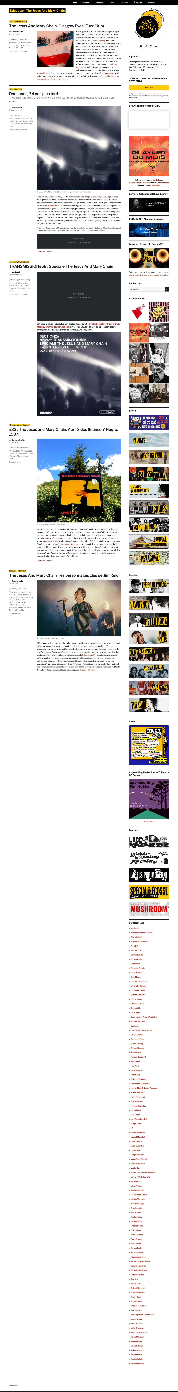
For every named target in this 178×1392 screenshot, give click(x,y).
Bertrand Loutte (63, 327)
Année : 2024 (15, 43)
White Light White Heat (69, 544)
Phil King (22, 607)
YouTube (146, 183)
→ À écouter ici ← (149, 822)
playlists (156, 180)
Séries (111, 2)
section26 (16, 272)
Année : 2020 (27, 451)
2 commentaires (15, 462)
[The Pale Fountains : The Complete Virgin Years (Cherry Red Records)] (159, 393)
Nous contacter (158, 96)
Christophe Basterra (98, 324)
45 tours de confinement (19, 425)
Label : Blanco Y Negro (18, 121)
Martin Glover (15, 605)
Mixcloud (156, 185)
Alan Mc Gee (14, 592)
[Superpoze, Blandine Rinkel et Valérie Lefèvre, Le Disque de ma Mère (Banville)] (139, 373)
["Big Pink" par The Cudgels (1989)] (159, 332)
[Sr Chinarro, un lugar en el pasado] (159, 373)
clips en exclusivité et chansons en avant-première (148, 275)
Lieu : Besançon (16, 286)
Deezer (132, 183)
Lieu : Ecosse (19, 45)
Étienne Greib (17, 32)
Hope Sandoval (22, 597)
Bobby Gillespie (16, 595)
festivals (12, 571)
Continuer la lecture (59, 79)
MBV (86, 46)
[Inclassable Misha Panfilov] (159, 353)
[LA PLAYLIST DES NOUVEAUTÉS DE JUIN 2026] (139, 332)
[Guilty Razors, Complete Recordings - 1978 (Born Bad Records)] (139, 393)
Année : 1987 (15, 119)
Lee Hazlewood (23, 602)
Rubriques (99, 2)
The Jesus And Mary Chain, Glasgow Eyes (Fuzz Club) (56, 26)
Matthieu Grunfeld (45, 327)
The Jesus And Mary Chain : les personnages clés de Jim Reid (64, 575)
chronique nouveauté (18, 21)
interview (13, 262)
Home (75, 2)
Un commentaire (15, 613)
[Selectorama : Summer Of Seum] (159, 312)
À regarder (138, 2)
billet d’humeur (15, 89)
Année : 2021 (27, 119)
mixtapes (165, 183)
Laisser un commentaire (18, 51)
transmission (23, 262)
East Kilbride (51, 206)
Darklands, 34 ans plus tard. (34, 93)
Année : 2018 (26, 592)
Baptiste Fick (17, 107)
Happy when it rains (50, 541)
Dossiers (151, 2)
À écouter (124, 2)
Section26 (15, 1386)
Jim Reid (25, 283)
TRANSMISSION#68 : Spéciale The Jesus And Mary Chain (61, 266)
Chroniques (85, 2)
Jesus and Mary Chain (97, 197)
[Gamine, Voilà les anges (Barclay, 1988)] (139, 353)
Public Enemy (110, 76)
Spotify (139, 183)
